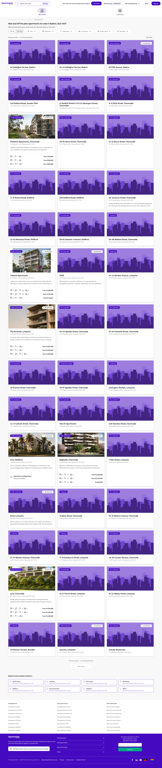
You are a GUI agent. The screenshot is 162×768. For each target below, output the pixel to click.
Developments (12, 19)
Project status (104, 31)
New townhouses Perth (112, 724)
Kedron (30, 19)
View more (81, 666)
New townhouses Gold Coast (114, 710)
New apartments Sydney (63, 707)
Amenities (123, 31)
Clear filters (149, 37)
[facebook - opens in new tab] (132, 760)
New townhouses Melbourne (114, 713)
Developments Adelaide (14, 727)
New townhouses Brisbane (113, 717)
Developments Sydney (14, 707)
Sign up (156, 3)
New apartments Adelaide (64, 727)
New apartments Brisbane (64, 717)
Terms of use (70, 760)
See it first (96, 3)
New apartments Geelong (64, 730)
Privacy (62, 760)
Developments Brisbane (14, 717)
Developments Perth (13, 724)
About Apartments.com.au (49, 760)
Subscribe (130, 749)
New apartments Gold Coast (64, 710)
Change (45, 3)
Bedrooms (48, 31)
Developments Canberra (14, 720)
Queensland (22, 19)
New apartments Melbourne (64, 713)
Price (31, 31)
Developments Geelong (14, 730)
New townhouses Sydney (113, 707)
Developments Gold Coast (15, 710)
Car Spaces (84, 31)
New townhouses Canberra (113, 720)
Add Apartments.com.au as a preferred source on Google (30, 749)
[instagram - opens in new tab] (141, 760)
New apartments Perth (63, 724)
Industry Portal (80, 760)
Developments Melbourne (15, 713)
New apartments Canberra (64, 720)
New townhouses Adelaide (113, 727)
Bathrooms (66, 31)
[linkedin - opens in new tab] (136, 760)
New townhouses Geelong (113, 730)
